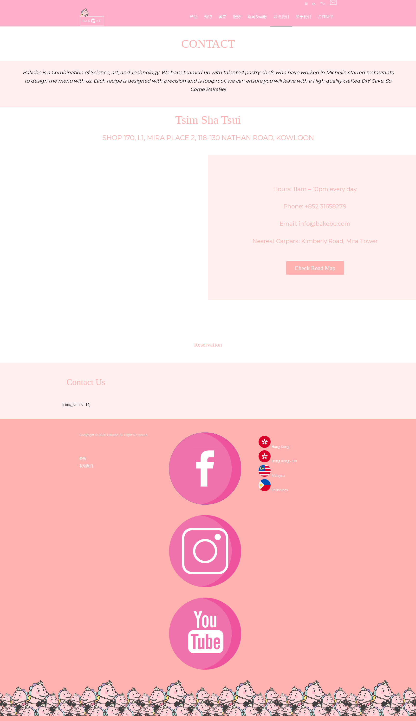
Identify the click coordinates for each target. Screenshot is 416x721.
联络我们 (281, 16)
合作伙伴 (325, 16)
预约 (208, 16)
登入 (322, 4)
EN (314, 4)
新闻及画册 (257, 16)
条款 (82, 458)
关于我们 (303, 16)
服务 (237, 16)
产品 (193, 16)
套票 (222, 16)
